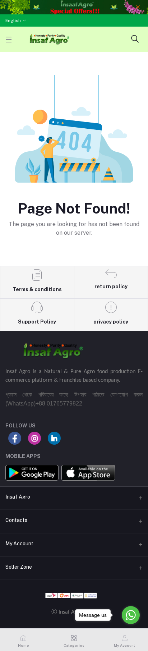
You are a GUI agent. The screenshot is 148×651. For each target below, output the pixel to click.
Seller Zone (18, 567)
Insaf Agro (17, 497)
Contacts (16, 520)
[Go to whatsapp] (131, 615)
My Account (19, 543)
